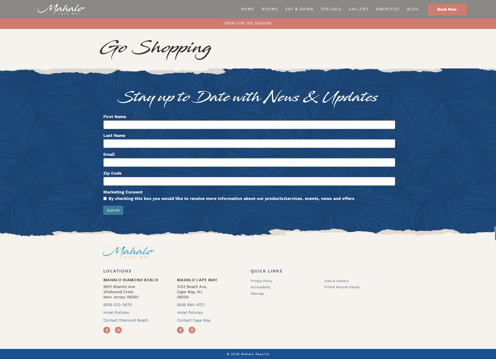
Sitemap (257, 293)
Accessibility (261, 287)
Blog (413, 9)
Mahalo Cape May (197, 280)
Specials (331, 9)
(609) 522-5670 (117, 304)
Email (110, 154)
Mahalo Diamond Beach (130, 280)
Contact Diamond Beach (125, 320)
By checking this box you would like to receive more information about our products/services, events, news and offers (231, 199)
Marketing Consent (124, 192)
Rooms (270, 9)
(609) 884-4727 (191, 304)
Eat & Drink (299, 9)
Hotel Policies (116, 312)
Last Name (114, 136)
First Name (115, 117)
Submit (113, 210)
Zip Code (113, 173)
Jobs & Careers (336, 281)
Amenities (388, 9)
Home (247, 9)
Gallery (359, 9)
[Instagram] (118, 330)
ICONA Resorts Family (342, 287)
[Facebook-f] (106, 330)
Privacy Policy (262, 281)
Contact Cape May (194, 320)
